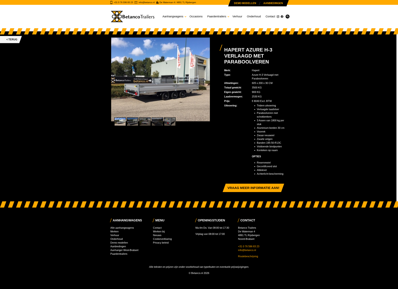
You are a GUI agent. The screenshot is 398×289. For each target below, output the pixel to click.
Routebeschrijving (248, 256)
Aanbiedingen (273, 3)
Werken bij (159, 231)
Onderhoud (254, 16)
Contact (270, 16)
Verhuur (237, 16)
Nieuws (157, 235)
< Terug (11, 39)
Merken (114, 231)
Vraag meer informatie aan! (253, 188)
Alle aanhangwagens (122, 227)
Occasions (196, 16)
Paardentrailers (216, 16)
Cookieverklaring (162, 239)
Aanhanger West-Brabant (124, 250)
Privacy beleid (161, 242)
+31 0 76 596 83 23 (249, 246)
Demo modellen (245, 3)
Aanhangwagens (172, 16)
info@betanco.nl (247, 250)
